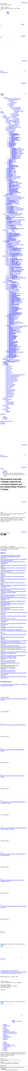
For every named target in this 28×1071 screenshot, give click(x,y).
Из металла (11, 303)
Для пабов (8, 173)
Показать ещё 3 (12, 216)
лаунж (12, 229)
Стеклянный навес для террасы (18, 277)
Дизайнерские (9, 222)
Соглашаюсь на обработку (13, 1067)
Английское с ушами (16, 148)
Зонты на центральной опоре (15, 327)
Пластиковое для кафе (16, 154)
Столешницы (6, 241)
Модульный (17, 109)
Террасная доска (10, 288)
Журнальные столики (14, 166)
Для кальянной (14, 116)
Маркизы (8, 325)
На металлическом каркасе (17, 153)
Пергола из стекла (13, 311)
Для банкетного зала (10, 168)
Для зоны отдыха (15, 114)
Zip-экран (11, 328)
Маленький (16, 120)
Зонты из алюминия (10, 384)
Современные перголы (14, 321)
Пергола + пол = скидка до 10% (8, 660)
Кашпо (7, 279)
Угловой (16, 112)
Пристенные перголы (16, 272)
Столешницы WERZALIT (15, 214)
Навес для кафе (12, 351)
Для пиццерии (9, 174)
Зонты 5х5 (11, 324)
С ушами (13, 159)
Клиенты (5, 1047)
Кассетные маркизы (13, 342)
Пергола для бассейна (14, 309)
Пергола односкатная (16, 268)
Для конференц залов (11, 170)
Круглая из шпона (10, 246)
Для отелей (8, 128)
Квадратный (9, 202)
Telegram (5, 13)
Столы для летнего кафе (14, 177)
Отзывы (5, 418)
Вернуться (23, 531)
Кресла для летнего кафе (14, 223)
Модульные (11, 164)
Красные (13, 130)
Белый (7, 199)
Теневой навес (12, 357)
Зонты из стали (9, 383)
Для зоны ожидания (10, 169)
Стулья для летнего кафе (11, 277)
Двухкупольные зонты (11, 378)
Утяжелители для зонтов (11, 380)
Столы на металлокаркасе (15, 176)
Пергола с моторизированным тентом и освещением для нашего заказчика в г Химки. (14, 595)
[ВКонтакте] (1, 534)
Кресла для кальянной (14, 185)
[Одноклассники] (3, 534)
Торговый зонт (9, 396)
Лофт (12, 132)
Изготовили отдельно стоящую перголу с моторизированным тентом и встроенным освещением (13, 646)
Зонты (4, 362)
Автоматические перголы (15, 293)
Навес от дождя (15, 305)
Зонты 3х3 (8, 367)
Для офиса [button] (13, 117)
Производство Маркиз (14, 243)
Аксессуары (9, 280)
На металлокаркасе (13, 165)
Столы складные (10, 404)
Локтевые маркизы (13, 345)
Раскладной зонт (10, 394)
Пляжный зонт (9, 392)
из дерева (11, 269)
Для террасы (14, 256)
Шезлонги (5, 398)
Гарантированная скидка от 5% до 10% (10, 665)
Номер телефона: (5, 1060)
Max (8, 13)
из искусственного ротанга (15, 270)
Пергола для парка (15, 265)
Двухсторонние (15, 291)
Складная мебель (7, 399)
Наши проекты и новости (9, 1045)
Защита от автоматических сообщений (10, 1063)
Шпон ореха (9, 252)
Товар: (2, 1061)
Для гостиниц (14, 113)
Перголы (8, 289)
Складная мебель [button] (19, 352)
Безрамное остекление (16, 250)
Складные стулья (10, 403)
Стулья (4, 214)
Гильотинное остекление (14, 299)
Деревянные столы (10, 200)
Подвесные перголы (16, 271)
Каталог (2, 112)
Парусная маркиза (13, 354)
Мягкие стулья (9, 194)
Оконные (11, 353)
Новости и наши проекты (9, 361)
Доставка (5, 363)
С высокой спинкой (18, 111)
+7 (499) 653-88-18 (5, 970)
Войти (22, 24)
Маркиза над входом (13, 347)
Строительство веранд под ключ (16, 244)
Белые (7, 220)
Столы (4, 195)
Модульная (11, 126)
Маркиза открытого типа (17, 301)
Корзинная (11, 343)
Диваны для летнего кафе (15, 222)
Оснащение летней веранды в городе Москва (11, 629)
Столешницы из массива (14, 207)
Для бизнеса (9, 127)
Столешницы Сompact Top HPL (16, 209)
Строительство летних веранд (10, 282)
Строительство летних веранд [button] (13, 242)
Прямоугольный (12, 172)
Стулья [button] (12, 180)
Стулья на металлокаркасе (15, 192)
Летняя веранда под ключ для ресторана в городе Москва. (14, 640)
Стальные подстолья (13, 202)
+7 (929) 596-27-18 (13, 970)
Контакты (5, 364)
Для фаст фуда (9, 175)
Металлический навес (16, 302)
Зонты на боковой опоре (14, 328)
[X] (5, 534)
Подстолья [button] (14, 195)
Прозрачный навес (15, 274)
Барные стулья (9, 226)
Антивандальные (10, 217)
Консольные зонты (10, 390)
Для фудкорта (9, 176)
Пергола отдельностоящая (17, 269)
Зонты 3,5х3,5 (9, 368)
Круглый (8, 204)
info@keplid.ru (24, 2)
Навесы (10, 305)
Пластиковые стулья (10, 227)
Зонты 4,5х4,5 (9, 372)
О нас (4, 1041)
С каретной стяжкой (16, 156)
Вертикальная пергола (14, 298)
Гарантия (5, 1050)
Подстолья (5, 230)
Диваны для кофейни (14, 134)
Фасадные (11, 358)
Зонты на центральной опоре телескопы (18, 326)
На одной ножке (12, 171)
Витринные (11, 333)
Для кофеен (11, 140)
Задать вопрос (4, 550)
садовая (13, 230)
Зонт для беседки (10, 385)
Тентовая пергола (15, 279)
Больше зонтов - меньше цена (7, 670)
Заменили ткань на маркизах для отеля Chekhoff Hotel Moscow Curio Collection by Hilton (13, 656)
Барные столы (9, 209)
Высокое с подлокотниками (17, 149)
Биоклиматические (15, 251)
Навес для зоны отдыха (14, 304)
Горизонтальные (15, 289)
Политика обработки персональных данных (11, 973)
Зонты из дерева (10, 382)
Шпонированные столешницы (16, 213)
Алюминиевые (12, 294)
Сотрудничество (7, 1046)
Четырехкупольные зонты (15, 331)
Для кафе (11, 340)
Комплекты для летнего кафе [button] (15, 224)
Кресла (7, 178)
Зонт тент (8, 388)
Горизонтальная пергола (17, 255)
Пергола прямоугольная (14, 315)
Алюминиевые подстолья (15, 196)
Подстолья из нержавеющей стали (17, 197)
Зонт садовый (9, 387)
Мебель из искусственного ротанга (17, 219)
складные (13, 232)
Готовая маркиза (15, 290)
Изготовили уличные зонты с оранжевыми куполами (13, 570)
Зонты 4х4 (8, 371)
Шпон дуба (8, 251)
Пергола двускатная (13, 307)
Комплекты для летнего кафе (12, 264)
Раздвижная (11, 320)
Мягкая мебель (6, 117)
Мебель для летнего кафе (9, 256)
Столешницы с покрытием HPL (16, 208)
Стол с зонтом (9, 395)
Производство (6, 1044)
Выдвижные (14, 287)
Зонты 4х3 (8, 369)
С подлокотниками (13, 191)
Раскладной (17, 124)
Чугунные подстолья (11, 237)
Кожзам (13, 129)
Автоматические (15, 282)
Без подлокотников (13, 133)
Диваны (8, 130)
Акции (4, 1049)
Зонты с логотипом (10, 389)
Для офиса (8, 122)
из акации (13, 226)
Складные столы (12, 175)
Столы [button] (11, 162)
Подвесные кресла (10, 278)
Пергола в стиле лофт (14, 306)
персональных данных (20, 1067)
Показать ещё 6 (12, 179)
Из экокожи (17, 118)
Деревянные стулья (10, 221)
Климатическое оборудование (13, 361)
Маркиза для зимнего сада (15, 346)
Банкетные (8, 219)
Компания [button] (5, 359)
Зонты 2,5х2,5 (9, 366)
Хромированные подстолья (15, 198)
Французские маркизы (14, 359)
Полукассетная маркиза (14, 356)
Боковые (11, 331)
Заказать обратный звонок (20, 971)
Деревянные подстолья (11, 238)
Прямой (16, 123)
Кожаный (16, 119)
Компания (3, 414)
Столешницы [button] (17, 203)
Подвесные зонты (10, 393)
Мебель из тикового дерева (15, 221)
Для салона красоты (16, 127)
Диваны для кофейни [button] (16, 108)
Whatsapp (2, 13)
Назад (4, 115)
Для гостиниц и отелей (16, 150)
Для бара (11, 204)
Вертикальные (12, 332)
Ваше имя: (3, 1058)
